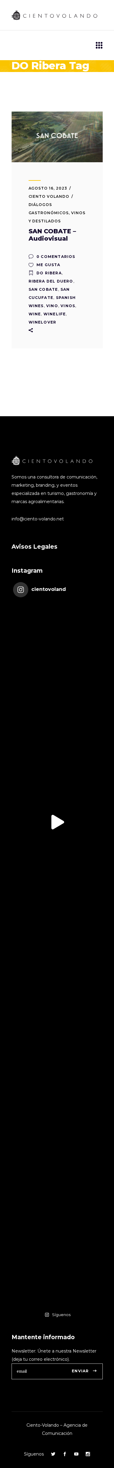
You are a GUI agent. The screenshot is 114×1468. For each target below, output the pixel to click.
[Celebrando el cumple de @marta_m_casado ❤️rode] (57, 645)
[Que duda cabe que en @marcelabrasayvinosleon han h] (57, 1086)
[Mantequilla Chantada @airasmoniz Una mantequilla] (57, 1174)
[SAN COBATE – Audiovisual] (57, 136)
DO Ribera (49, 273)
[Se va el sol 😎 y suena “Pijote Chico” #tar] (57, 822)
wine (35, 314)
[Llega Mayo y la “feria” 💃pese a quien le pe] (57, 998)
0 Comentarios (55, 256)
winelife (54, 314)
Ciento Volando (49, 196)
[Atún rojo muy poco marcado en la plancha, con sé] (57, 910)
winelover (43, 322)
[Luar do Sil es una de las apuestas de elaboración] (57, 1262)
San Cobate (43, 289)
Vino (52, 306)
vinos (67, 306)
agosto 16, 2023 (48, 188)
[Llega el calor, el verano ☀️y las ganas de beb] (57, 734)
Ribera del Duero (51, 281)
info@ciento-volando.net (38, 519)
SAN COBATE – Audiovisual (52, 235)
